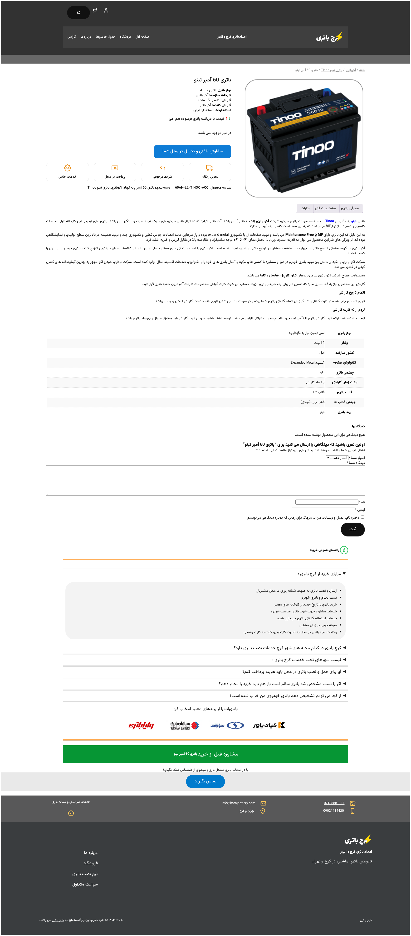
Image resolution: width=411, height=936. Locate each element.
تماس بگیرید (205, 781)
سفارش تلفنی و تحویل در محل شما (192, 151)
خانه (362, 70)
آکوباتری (351, 70)
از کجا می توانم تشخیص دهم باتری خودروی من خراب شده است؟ (285, 696)
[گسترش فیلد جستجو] (78, 12)
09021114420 (333, 811)
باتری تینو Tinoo (331, 70)
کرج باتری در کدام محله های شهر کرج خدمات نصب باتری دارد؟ (287, 648)
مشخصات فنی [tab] (325, 208)
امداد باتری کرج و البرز (232, 37)
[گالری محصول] (304, 138)
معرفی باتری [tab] (350, 208)
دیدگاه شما (356, 463)
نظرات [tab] (305, 208)
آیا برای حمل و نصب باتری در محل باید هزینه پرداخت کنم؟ (291, 672)
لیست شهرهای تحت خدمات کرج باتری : (306, 660)
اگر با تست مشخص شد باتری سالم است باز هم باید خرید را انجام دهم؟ (280, 684)
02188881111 (334, 803)
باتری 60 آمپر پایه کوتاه (138, 187)
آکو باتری (262, 221)
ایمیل (360, 510)
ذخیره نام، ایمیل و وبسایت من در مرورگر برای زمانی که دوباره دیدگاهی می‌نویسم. (302, 518)
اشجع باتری (246, 221)
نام (361, 502)
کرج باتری (58, 920)
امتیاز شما (356, 458)
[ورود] (106, 10)
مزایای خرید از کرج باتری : (319, 574)
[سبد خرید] (95, 10)
